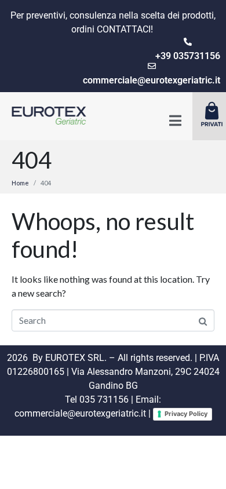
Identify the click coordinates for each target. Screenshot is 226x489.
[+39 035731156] (188, 42)
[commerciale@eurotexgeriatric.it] (152, 66)
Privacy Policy (186, 414)
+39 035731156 (187, 55)
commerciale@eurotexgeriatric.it (151, 80)
